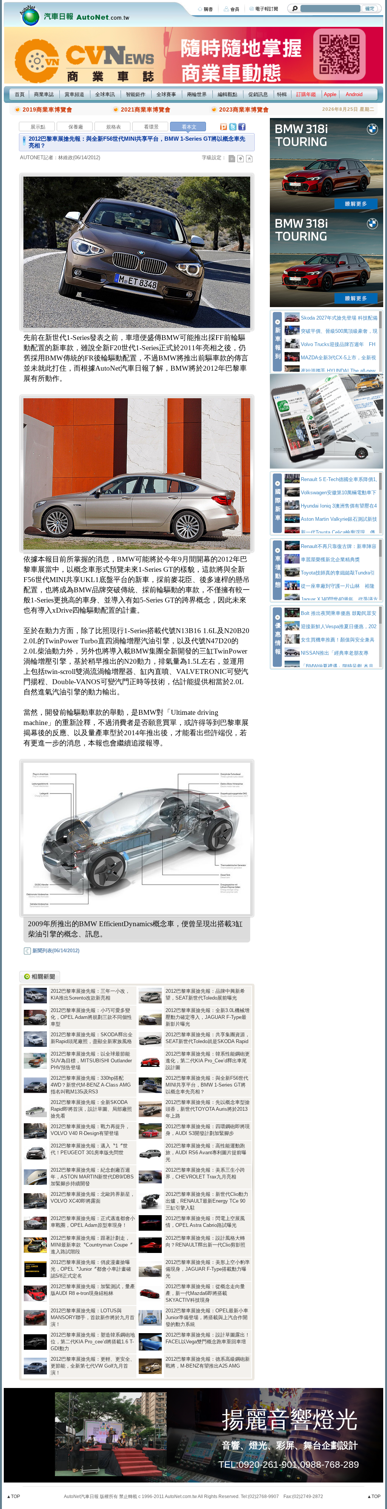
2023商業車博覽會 (244, 109)
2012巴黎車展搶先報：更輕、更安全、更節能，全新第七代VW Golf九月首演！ (93, 1365)
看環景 (151, 127)
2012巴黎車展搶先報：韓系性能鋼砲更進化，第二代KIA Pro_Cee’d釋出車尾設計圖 (208, 1060)
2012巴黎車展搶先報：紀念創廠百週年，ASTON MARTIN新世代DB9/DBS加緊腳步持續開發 (92, 1176)
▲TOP (13, 1496)
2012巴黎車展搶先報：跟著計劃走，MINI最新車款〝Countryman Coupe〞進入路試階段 (92, 1244)
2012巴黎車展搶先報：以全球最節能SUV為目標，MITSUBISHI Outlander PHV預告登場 (91, 1060)
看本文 (189, 127)
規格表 (113, 127)
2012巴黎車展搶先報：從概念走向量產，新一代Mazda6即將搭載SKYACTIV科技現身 (205, 1293)
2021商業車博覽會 (146, 109)
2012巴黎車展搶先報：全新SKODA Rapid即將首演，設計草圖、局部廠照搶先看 (91, 1109)
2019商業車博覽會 (48, 109)
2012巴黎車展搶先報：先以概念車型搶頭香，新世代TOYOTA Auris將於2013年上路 (208, 1109)
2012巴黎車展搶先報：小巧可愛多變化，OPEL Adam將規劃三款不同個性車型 (91, 1017)
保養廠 (75, 127)
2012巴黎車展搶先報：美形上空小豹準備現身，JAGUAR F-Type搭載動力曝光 (208, 1269)
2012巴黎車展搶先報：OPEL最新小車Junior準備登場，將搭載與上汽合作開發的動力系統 (207, 1317)
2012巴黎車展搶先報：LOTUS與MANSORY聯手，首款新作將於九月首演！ (93, 1317)
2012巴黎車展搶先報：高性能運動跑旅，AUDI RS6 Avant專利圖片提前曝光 (206, 1152)
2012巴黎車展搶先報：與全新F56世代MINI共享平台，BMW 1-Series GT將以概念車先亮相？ (207, 1084)
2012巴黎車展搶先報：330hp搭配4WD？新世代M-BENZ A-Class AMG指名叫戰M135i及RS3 (91, 1084)
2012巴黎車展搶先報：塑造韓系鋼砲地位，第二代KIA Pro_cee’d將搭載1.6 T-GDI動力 (93, 1341)
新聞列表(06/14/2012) (55, 950)
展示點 (38, 127)
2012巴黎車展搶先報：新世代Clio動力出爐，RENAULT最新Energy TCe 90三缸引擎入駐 (207, 1201)
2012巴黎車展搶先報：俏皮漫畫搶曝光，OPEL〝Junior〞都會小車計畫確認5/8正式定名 (91, 1269)
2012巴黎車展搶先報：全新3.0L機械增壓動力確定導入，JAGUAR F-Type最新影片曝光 (207, 1017)
